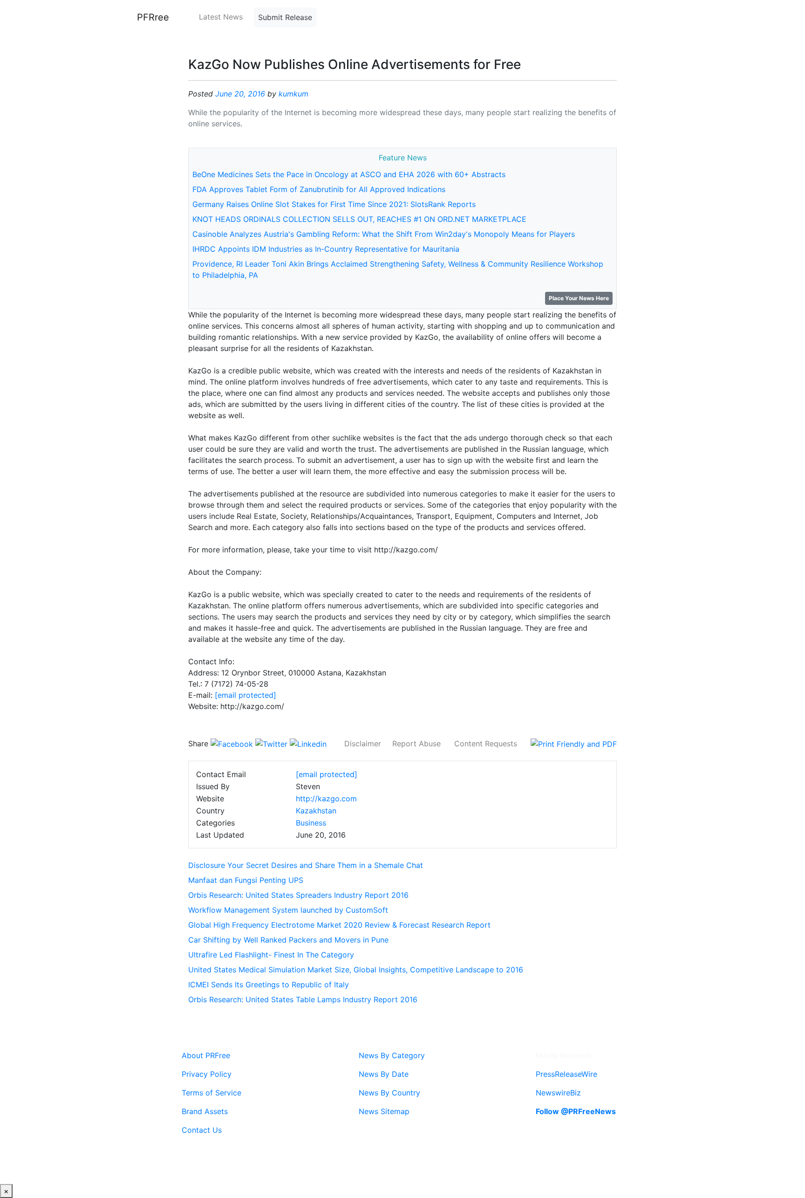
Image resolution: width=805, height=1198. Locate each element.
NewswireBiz (558, 1092)
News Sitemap (384, 1111)
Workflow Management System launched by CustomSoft (288, 910)
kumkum (293, 93)
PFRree (153, 17)
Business (311, 822)
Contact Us (202, 1130)
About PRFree (206, 1055)
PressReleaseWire (566, 1074)
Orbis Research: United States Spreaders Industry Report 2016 (298, 895)
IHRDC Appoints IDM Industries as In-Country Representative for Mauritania (325, 249)
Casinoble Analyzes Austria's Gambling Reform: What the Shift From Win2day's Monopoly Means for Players (383, 234)
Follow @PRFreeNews (576, 1111)
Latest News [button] (221, 16)
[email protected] (245, 695)
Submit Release (285, 17)
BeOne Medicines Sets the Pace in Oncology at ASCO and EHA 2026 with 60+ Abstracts (348, 174)
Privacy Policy (207, 1074)
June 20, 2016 (240, 93)
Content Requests (485, 743)
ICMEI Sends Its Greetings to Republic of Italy (268, 984)
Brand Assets (205, 1111)
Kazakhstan (316, 810)
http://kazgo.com (326, 798)
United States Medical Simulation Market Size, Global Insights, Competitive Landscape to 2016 (355, 969)
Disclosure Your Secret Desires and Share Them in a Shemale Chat (305, 865)
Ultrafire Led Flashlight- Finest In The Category (271, 954)
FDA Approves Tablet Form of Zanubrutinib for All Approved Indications (318, 189)
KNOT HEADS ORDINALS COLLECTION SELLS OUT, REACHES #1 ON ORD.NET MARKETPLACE (359, 219)
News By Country (389, 1092)
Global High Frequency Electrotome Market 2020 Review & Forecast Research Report (339, 924)
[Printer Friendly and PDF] (574, 743)
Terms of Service (211, 1092)
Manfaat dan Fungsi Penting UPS (245, 880)
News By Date (384, 1074)
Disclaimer (362, 743)
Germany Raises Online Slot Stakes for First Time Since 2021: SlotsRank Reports (334, 204)
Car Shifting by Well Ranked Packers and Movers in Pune (288, 939)
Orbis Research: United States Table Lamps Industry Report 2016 (302, 999)
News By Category (392, 1055)
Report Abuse (416, 743)
